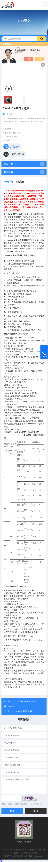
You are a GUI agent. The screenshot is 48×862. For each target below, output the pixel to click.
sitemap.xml (39, 856)
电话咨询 (44, 356)
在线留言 (19, 181)
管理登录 (28, 856)
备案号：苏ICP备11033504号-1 (26, 853)
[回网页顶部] (44, 347)
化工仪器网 (18, 856)
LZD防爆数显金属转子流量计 (26, 701)
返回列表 (11, 706)
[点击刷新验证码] (29, 798)
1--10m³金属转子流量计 (24, 711)
